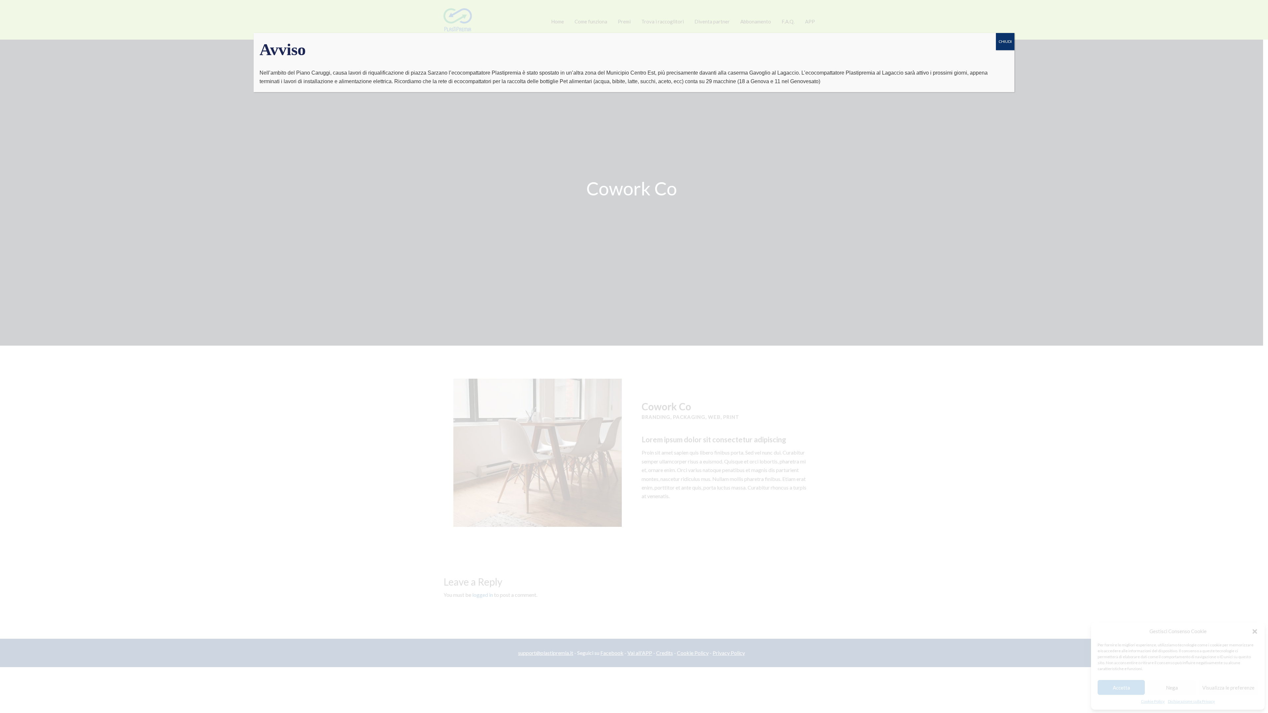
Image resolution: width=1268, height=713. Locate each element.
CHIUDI (1005, 41)
